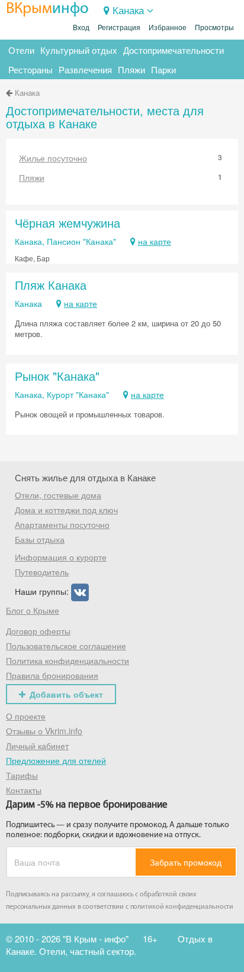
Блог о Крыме (32, 610)
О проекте (26, 716)
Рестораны (30, 69)
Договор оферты (38, 631)
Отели (21, 50)
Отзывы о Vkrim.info (44, 731)
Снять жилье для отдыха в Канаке (85, 477)
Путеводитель (42, 572)
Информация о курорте (61, 557)
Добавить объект (66, 694)
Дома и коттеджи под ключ (66, 510)
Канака (128, 9)
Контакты (23, 790)
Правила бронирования (52, 675)
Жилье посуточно (120, 158)
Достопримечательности (173, 50)
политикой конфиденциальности (182, 907)
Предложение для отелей (56, 760)
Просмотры (214, 28)
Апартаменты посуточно (62, 524)
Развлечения (85, 69)
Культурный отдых (78, 50)
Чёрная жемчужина (67, 222)
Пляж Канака (50, 284)
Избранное (168, 28)
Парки (163, 69)
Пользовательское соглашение (66, 646)
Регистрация (119, 28)
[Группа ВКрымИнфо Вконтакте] (80, 591)
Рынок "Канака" (57, 375)
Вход (81, 28)
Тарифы (22, 775)
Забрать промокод (185, 862)
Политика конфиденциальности (67, 660)
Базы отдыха (40, 539)
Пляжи (131, 69)
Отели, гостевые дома (58, 495)
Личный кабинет (37, 745)
